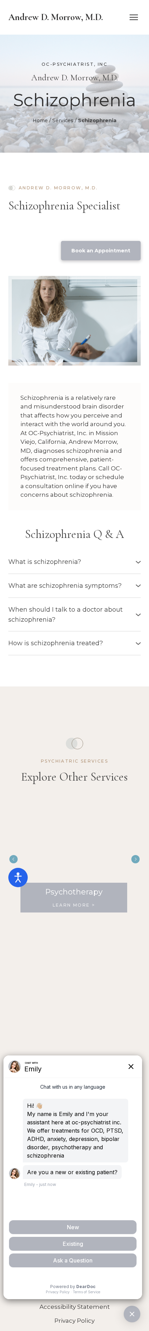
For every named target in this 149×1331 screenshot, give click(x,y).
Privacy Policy (74, 1320)
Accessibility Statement (75, 1306)
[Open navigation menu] (134, 17)
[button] (101, 251)
